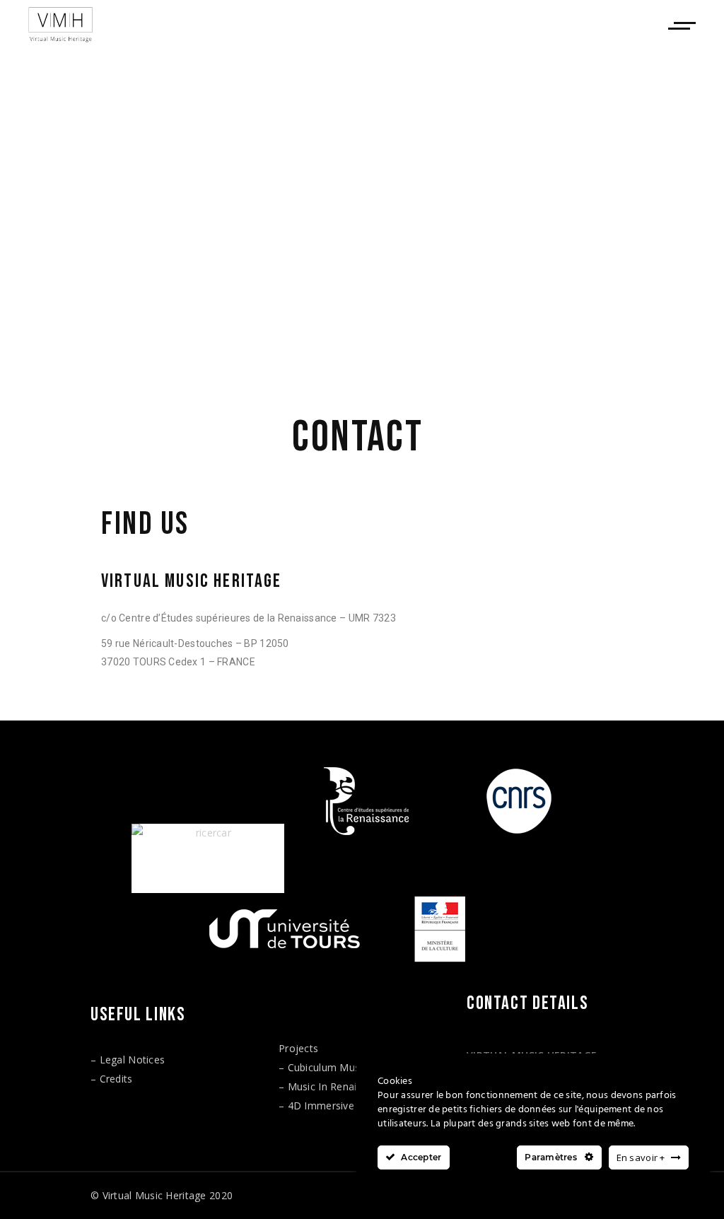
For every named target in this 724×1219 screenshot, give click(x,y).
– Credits (111, 1078)
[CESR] (363, 801)
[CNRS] (519, 801)
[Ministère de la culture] (439, 929)
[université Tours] (284, 928)
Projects (298, 1048)
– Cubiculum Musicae (329, 1067)
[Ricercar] (208, 858)
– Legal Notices (127, 1059)
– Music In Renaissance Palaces (354, 1086)
